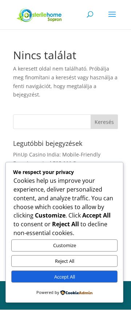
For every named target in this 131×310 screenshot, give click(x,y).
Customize (64, 245)
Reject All (64, 261)
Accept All (64, 276)
